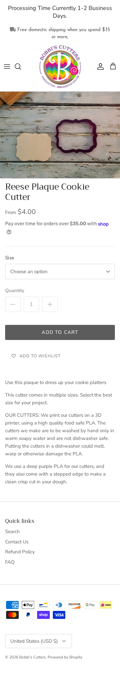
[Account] (99, 66)
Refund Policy (20, 552)
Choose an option (29, 271)
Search (12, 531)
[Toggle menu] (7, 66)
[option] (60, 135)
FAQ (10, 562)
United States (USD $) (34, 641)
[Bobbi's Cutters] (60, 66)
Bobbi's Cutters (32, 657)
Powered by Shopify (65, 657)
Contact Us (16, 542)
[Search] (21, 66)
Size (9, 258)
